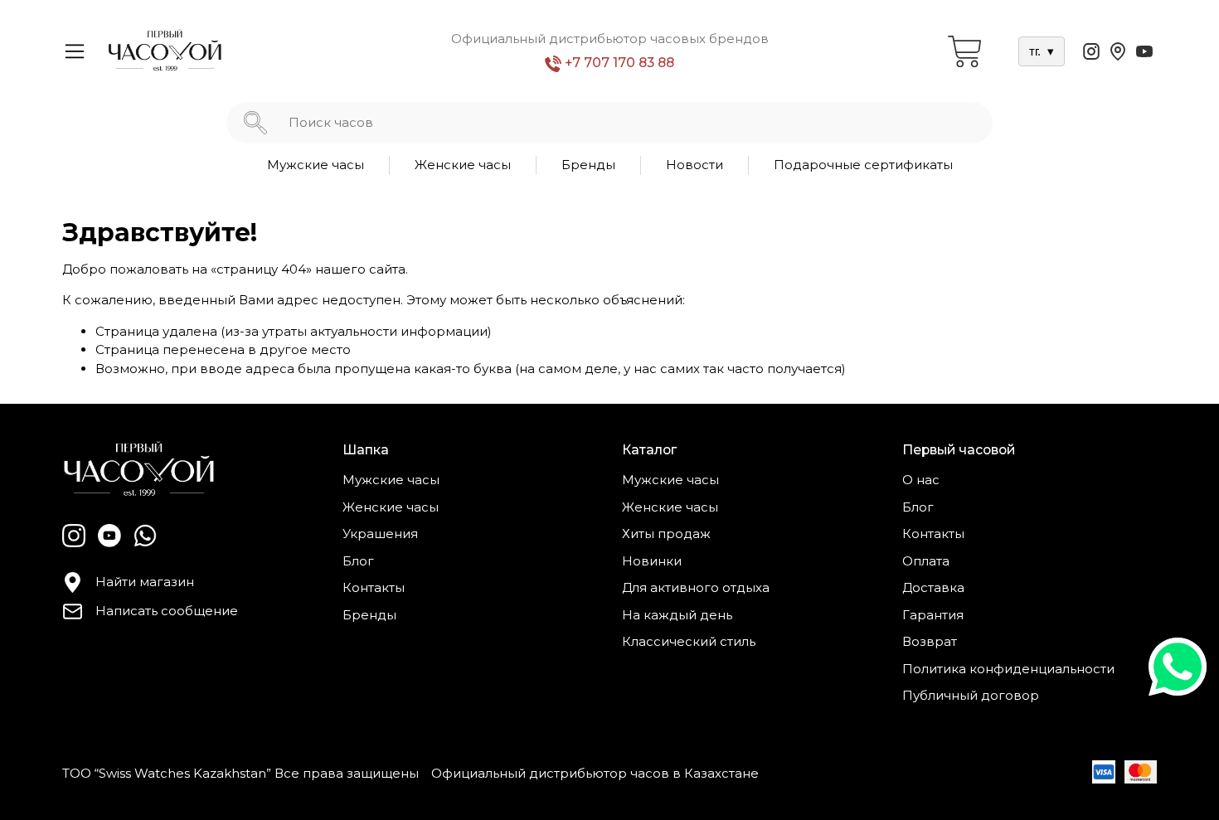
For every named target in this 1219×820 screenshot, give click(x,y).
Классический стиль (688, 641)
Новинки (652, 561)
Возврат (929, 641)
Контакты (373, 587)
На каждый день (677, 615)
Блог (358, 561)
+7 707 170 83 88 (617, 62)
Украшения (380, 533)
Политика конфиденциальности (1008, 669)
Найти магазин (144, 582)
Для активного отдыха (696, 587)
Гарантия (933, 615)
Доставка (933, 587)
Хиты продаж (666, 533)
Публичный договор (970, 695)
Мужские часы (315, 164)
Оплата (925, 561)
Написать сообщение (166, 611)
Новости (694, 164)
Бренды (588, 164)
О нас (921, 480)
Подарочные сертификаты (863, 164)
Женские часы (463, 164)
